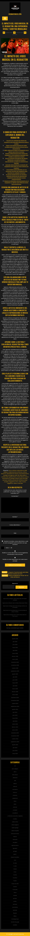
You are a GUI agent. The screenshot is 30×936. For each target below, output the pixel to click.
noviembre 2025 (15, 665)
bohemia (15, 795)
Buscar (21, 587)
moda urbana (20, 477)
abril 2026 (15, 650)
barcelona (15, 789)
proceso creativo (7, 480)
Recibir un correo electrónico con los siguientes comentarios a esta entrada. (15, 553)
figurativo (15, 848)
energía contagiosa (8, 475)
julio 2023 (15, 747)
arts (15, 780)
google (15, 851)
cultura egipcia (15, 824)
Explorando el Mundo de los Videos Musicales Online (15, 603)
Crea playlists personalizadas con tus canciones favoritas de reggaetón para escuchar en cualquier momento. (16, 171)
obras (15, 892)
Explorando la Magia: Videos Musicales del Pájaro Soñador (15, 599)
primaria (15, 904)
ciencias (15, 807)
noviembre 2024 (15, 700)
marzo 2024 (15, 724)
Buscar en (15, 583)
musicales (15, 889)
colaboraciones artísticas (15, 472)
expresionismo (15, 845)
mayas (15, 869)
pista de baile (23, 478)
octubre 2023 (15, 738)
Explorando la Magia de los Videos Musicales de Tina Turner (15, 615)
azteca (15, 783)
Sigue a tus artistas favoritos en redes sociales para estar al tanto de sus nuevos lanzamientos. (16, 147)
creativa (15, 819)
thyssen (15, 913)
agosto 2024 (15, 709)
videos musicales (18, 483)
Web (15, 533)
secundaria (15, 907)
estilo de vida (18, 475)
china (15, 801)
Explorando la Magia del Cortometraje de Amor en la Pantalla (15, 606)
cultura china (15, 822)
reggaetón (12, 482)
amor (10, 470)
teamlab (15, 910)
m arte (15, 866)
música (15, 886)
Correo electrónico (15, 525)
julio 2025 (15, 677)
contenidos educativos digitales (15, 816)
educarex (15, 839)
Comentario (15, 496)
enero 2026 (15, 659)
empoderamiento (24, 473)
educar (15, 836)
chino (15, 804)
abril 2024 (15, 721)
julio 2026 (15, 641)
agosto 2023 (15, 744)
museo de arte (15, 883)
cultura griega (15, 827)
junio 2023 (15, 750)
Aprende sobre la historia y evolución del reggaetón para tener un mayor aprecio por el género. (16, 166)
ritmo (16, 482)
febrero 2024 (15, 727)
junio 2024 (15, 715)
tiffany (15, 916)
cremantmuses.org (15, 14)
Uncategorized (15, 919)
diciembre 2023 (15, 733)
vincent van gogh (15, 922)
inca (15, 860)
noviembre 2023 (15, 736)
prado (15, 901)
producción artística (18, 480)
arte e (15, 771)
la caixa (15, 863)
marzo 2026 (15, 653)
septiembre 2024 (15, 706)
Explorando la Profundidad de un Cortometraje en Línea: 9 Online (15, 611)
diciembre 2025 (15, 662)
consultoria (15, 813)
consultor (15, 810)
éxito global (9, 477)
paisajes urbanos (15, 478)
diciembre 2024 (15, 697)
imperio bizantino (15, 857)
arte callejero (15, 769)
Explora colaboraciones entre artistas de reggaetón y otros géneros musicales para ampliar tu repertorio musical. (16, 155)
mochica (15, 877)
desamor (3, 473)
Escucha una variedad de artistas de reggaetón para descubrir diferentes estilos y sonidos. (16, 142)
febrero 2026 (15, 656)
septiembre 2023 (15, 741)
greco (15, 854)
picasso (15, 898)
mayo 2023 (15, 753)
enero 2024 (15, 730)
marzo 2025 (15, 688)
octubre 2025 (15, 668)
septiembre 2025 (15, 671)
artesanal (15, 777)
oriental (15, 895)
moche (15, 875)
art (15, 766)
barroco (15, 792)
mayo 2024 (15, 718)
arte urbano (15, 774)
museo (15, 880)
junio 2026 (15, 644)
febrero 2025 (15, 691)
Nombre (15, 517)
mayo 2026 (15, 647)
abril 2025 (15, 685)
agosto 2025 (15, 674)
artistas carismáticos (18, 470)
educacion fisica (15, 833)
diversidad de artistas (12, 473)
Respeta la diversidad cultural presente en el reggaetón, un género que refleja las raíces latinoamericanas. (16, 182)
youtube (15, 925)
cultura (25, 472)
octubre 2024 (15, 703)
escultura (15, 842)
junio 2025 (15, 680)
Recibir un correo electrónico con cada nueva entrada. (15, 560)
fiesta (14, 477)
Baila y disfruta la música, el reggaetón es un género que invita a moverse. (16, 151)
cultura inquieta (15, 830)
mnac (15, 872)
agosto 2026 (15, 638)
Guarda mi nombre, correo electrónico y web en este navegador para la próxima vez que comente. (15, 542)
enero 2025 (15, 694)
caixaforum (15, 798)
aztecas (15, 786)
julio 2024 (15, 712)
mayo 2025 (15, 683)
